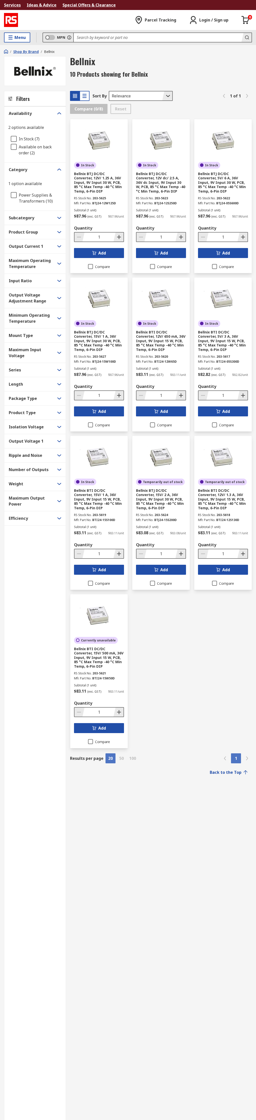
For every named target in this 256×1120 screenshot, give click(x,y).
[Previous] (224, 96)
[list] (85, 96)
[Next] (247, 96)
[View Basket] (245, 20)
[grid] (75, 96)
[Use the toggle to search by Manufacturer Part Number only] (69, 37)
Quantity (83, 228)
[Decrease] (79, 237)
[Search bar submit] (247, 37)
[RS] (11, 20)
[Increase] (119, 237)
